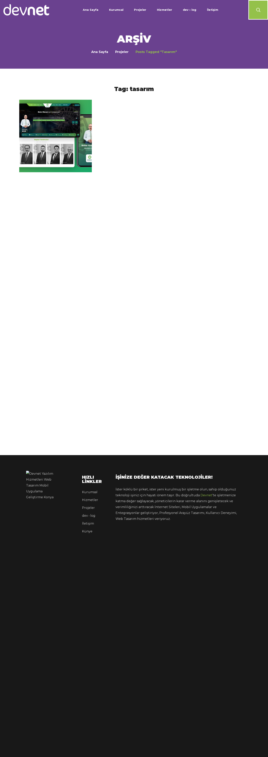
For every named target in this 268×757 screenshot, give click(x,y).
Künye (87, 531)
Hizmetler (90, 500)
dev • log (88, 515)
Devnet (206, 495)
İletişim (88, 523)
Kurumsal (90, 492)
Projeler (122, 52)
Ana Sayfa (99, 52)
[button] (258, 10)
